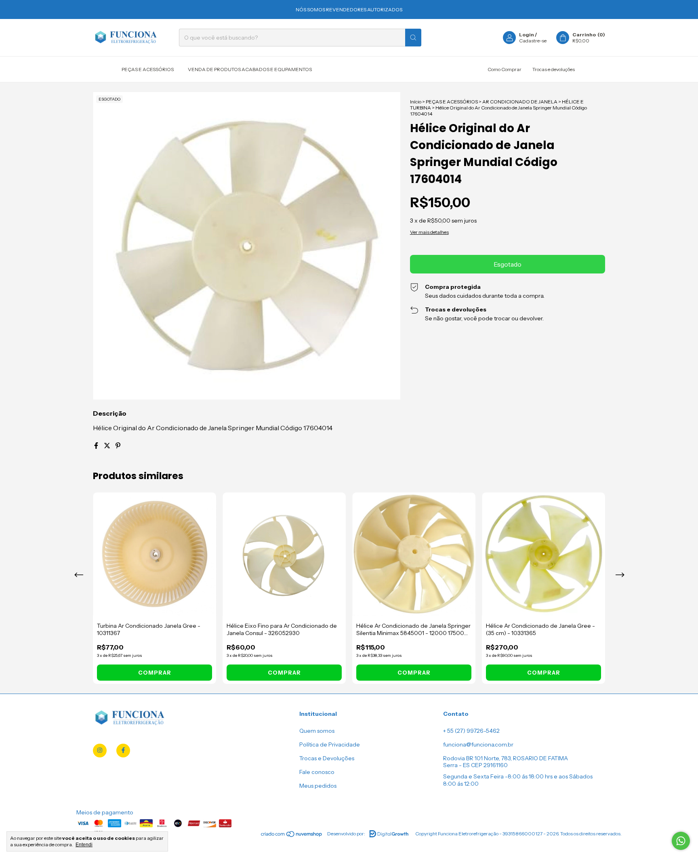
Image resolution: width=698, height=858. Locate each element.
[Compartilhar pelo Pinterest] (118, 446)
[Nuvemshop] (292, 836)
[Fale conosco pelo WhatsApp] (681, 841)
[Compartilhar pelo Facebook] (97, 446)
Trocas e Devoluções (326, 758)
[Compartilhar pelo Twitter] (107, 446)
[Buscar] (413, 37)
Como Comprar (504, 69)
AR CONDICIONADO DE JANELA (519, 102)
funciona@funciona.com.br (478, 744)
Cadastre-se (533, 41)
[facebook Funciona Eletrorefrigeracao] (123, 750)
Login (526, 35)
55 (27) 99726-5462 (473, 730)
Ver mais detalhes (429, 232)
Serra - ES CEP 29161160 (475, 765)
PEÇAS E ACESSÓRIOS (148, 69)
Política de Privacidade (329, 744)
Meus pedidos (317, 785)
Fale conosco (316, 772)
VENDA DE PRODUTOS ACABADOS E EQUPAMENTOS (250, 69)
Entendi (84, 844)
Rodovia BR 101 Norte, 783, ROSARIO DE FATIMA (505, 758)
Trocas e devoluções (553, 69)
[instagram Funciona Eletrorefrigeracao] (100, 750)
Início (415, 102)
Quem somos (316, 730)
